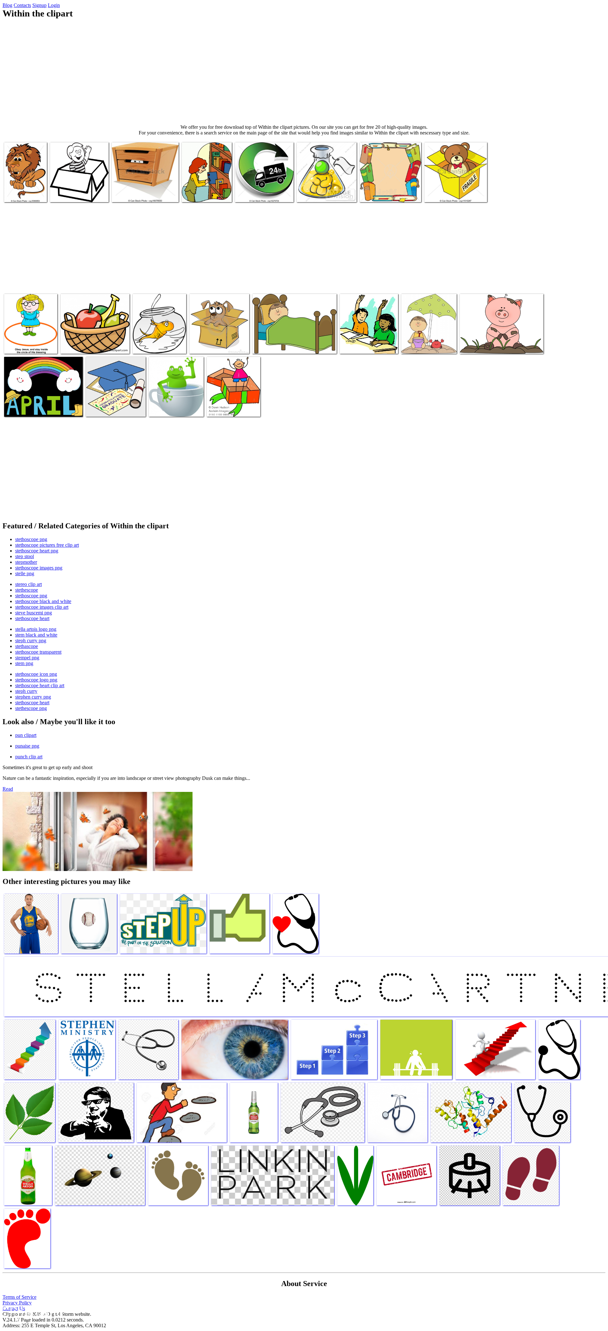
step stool (24, 556)
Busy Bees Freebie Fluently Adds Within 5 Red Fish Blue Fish (158, 340)
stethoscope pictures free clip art (47, 545)
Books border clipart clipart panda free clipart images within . (390, 188)
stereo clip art (28, 584)
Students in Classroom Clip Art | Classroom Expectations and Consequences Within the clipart (367, 337)
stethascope (26, 646)
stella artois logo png (35, 629)
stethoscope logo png (36, 679)
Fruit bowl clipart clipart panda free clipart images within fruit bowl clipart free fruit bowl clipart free (94, 340)
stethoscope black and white (43, 601)
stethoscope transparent (38, 652)
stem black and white (36, 635)
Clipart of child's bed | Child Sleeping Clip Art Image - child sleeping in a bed (292, 342)
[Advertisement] (304, 71)
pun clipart (25, 735)
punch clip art (28, 756)
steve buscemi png (33, 612)
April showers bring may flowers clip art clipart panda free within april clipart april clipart (42, 402)
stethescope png (31, 708)
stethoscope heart (32, 618)
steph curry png (30, 640)
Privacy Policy (17, 1302)
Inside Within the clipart (447, 193)
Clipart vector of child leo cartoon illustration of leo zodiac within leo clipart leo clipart (21, 183)
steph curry (26, 691)
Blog (7, 5)
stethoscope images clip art (41, 607)
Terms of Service (19, 1297)
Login (54, 5)
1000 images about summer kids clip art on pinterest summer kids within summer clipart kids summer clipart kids (428, 334)
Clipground (31, 1312)
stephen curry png (33, 697)
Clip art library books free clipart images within (206, 191)
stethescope (26, 590)
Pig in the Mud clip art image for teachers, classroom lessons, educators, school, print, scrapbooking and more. (499, 340)
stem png (24, 663)
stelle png (24, 573)
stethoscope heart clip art (39, 685)
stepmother (26, 562)
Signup (39, 5)
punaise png (27, 746)
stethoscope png (31, 539)
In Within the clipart (209, 345)
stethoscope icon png (36, 674)
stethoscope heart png (36, 550)
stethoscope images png (38, 567)
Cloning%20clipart (315, 193)
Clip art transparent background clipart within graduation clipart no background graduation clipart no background (115, 397)
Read (8, 789)
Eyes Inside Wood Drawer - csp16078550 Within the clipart (141, 191)
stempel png (27, 657)
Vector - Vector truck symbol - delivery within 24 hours (264, 191)
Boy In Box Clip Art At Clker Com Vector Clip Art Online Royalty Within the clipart (78, 188)
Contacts (22, 5)
